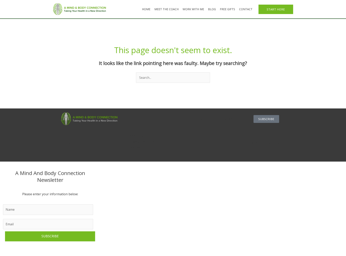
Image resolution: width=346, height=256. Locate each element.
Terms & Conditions (142, 142)
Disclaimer (136, 147)
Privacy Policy (139, 136)
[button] (275, 9)
